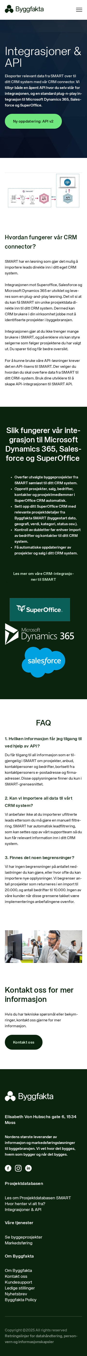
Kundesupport (18, 1282)
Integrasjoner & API (23, 1210)
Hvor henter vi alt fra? (25, 1204)
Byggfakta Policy (20, 1300)
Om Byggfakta (18, 1271)
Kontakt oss (23, 1043)
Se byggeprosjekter (23, 1237)
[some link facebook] (10, 1169)
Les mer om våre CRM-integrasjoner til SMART (43, 577)
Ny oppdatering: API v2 (33, 122)
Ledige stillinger (20, 1288)
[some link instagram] (20, 1169)
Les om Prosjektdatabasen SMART (38, 1198)
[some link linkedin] (30, 1169)
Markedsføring (18, 1243)
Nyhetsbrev (16, 1294)
